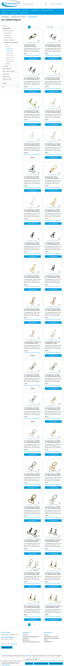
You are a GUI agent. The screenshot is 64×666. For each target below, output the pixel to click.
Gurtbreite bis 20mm (10, 55)
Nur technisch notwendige (41, 663)
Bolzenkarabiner (7, 35)
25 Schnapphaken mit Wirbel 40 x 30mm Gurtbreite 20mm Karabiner (32, 78)
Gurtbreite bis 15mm (10, 53)
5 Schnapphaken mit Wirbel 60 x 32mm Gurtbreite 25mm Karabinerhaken (32, 276)
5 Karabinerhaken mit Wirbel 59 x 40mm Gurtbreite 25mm (53, 507)
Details (32, 157)
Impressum (25, 634)
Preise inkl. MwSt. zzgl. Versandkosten (32, 55)
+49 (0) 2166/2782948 (7, 637)
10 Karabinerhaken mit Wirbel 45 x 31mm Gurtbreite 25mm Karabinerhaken (53, 111)
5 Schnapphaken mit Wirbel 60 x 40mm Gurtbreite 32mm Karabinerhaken (53, 210)
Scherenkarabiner (7, 33)
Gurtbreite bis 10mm (10, 50)
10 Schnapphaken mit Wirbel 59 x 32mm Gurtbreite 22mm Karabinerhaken (32, 210)
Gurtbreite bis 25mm (10, 57)
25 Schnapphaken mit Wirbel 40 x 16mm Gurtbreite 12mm (32, 573)
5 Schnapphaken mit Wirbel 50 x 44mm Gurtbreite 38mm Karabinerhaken (32, 177)
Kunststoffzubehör (6, 68)
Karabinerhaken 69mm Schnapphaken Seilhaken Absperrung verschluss (52, 177)
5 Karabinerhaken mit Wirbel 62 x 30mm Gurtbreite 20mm (32, 474)
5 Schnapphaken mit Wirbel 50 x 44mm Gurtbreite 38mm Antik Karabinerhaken (32, 111)
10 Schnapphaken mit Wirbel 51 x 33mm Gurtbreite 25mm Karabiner (32, 441)
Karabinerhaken (6, 28)
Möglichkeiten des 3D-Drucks (51, 636)
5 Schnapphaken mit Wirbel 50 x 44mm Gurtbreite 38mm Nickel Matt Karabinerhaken (53, 78)
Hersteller (4, 83)
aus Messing (7, 63)
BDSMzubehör (6, 76)
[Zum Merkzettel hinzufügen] (38, 41)
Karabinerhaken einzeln (9, 30)
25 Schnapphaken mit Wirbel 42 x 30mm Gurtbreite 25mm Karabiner (53, 408)
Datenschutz (26, 638)
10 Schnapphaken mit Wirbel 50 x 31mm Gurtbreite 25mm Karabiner (32, 606)
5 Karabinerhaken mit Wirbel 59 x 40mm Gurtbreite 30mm (53, 474)
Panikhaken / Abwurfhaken (9, 40)
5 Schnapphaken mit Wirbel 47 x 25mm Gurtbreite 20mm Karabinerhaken (32, 243)
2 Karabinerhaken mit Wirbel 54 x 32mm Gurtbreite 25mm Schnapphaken (53, 309)
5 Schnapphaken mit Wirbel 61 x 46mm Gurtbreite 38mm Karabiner (32, 540)
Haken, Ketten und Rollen (8, 71)
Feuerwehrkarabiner (8, 37)
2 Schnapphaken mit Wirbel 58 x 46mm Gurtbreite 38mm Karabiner (32, 408)
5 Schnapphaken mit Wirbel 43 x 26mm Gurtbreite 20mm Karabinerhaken (53, 243)
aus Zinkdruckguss (9, 48)
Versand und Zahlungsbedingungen (31, 641)
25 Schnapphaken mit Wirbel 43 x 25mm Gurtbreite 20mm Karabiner (53, 441)
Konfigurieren (29, 663)
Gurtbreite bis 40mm (10, 61)
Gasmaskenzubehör (7, 79)
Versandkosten (27, 655)
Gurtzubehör (5, 66)
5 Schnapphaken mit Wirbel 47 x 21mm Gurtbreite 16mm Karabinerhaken (52, 276)
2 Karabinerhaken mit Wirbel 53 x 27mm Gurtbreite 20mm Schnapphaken (32, 309)
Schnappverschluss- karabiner (11, 42)
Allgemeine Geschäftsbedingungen (31, 636)
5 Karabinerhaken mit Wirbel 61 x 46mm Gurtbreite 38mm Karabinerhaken (53, 144)
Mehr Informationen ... (6, 664)
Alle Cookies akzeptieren (56, 663)
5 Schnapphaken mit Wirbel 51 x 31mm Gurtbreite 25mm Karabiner (53, 540)
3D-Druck (4, 25)
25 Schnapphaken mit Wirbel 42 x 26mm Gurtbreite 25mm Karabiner (53, 45)
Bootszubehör (5, 73)
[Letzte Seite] (39, 27)
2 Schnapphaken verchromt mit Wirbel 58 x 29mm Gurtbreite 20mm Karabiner (52, 342)
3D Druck (46, 634)
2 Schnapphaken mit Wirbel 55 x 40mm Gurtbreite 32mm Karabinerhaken (32, 342)
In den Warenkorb (32, 58)
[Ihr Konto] (53, 4)
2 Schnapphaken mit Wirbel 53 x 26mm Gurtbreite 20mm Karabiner (53, 375)
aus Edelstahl (7, 46)
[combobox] (33, 4)
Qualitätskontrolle (48, 641)
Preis (3, 86)
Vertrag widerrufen (7, 647)
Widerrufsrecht (26, 640)
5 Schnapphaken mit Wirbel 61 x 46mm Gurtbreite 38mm (53, 606)
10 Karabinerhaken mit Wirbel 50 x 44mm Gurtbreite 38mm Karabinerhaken (32, 144)
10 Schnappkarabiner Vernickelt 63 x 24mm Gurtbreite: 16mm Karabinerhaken (30, 45)
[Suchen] (45, 4)
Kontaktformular (13, 643)
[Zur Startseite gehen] (10, 4)
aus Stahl (6, 44)
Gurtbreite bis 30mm (10, 59)
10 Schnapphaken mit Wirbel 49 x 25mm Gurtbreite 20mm (53, 573)
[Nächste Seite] (37, 27)
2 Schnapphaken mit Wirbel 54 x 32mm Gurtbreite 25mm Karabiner (32, 375)
